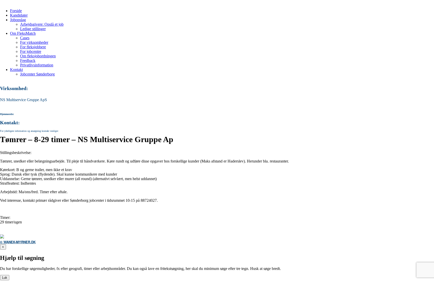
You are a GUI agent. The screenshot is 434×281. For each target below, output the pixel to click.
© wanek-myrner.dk (18, 241)
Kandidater (19, 15)
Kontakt (16, 69)
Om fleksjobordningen (38, 56)
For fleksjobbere (33, 47)
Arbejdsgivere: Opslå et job (42, 24)
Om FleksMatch (23, 33)
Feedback (27, 60)
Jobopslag (18, 20)
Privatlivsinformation (36, 65)
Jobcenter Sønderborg (37, 74)
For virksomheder (34, 42)
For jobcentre (30, 51)
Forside (16, 11)
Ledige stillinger (33, 29)
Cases (24, 38)
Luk (4, 277)
